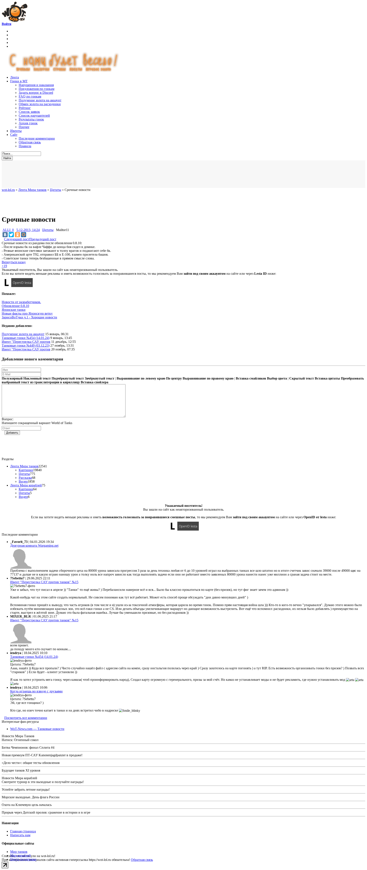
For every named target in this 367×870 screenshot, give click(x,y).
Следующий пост (16, 239)
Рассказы (25, 477)
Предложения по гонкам (36, 89)
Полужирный (12, 378)
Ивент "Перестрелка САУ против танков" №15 (44, 582)
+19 (4, 266)
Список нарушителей (34, 115)
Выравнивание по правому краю (208, 378)
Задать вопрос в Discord (36, 92)
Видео (23, 481)
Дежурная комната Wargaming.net (34, 545)
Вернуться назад (13, 262)
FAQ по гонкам (30, 96)
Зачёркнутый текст (99, 378)
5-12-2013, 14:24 (28, 230)
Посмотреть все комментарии (25, 718)
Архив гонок (28, 123)
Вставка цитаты (327, 378)
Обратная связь (30, 142)
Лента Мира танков (24, 466)
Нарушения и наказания (36, 85)
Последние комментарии (37, 138)
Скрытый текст (301, 378)
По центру (174, 378)
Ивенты (16, 131)
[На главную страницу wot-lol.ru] (14, 21)
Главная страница (23, 831)
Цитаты (48, 230)
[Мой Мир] (23, 234)
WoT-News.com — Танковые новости (37, 729)
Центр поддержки (23, 859)
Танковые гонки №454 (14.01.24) (25, 338)
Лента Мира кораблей (26, 485)
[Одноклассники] (17, 234)
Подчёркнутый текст (68, 378)
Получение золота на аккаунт (40, 100)
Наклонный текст (37, 378)
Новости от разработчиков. (21, 302)
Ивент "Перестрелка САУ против (26, 341)
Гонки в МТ (19, 81)
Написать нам (20, 835)
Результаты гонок (31, 119)
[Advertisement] (106, 174)
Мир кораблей (20, 855)
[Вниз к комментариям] (3, 239)
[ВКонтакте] (5, 234)
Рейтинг (25, 108)
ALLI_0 (8, 230)
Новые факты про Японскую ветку (27, 313)
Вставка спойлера (94, 382)
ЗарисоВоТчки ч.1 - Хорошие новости (29, 317)
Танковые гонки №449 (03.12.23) (25, 345)
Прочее (24, 127)
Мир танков (18, 851)
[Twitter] (11, 234)
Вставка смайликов (251, 378)
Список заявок (29, 111)
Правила (25, 146)
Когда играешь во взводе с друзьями (36, 691)
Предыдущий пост (42, 239)
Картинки (26, 470)
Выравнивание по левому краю (141, 378)
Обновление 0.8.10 (15, 306)
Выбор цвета (277, 378)
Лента (14, 77)
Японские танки (13, 309)
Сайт (13, 134)
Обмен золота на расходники (40, 104)
